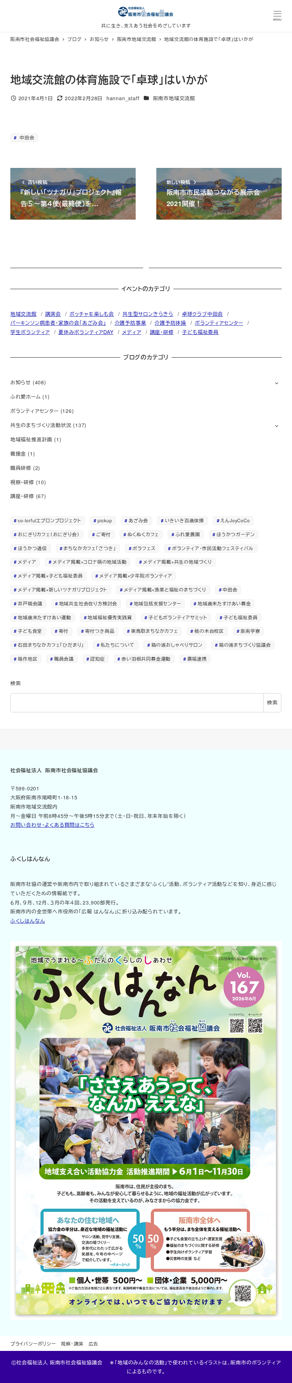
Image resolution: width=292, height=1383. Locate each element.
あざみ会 (138, 520)
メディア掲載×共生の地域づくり (177, 561)
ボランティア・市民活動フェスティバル (213, 548)
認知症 (97, 658)
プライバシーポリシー (33, 1343)
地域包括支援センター (157, 603)
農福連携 (197, 658)
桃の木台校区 (209, 631)
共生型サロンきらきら (147, 313)
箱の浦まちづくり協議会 (245, 644)
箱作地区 (27, 658)
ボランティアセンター (219, 322)
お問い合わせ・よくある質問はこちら (52, 824)
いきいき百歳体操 (184, 520)
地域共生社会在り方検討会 (88, 603)
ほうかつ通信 (32, 548)
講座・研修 (162, 331)
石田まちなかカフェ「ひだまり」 (51, 644)
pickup (105, 520)
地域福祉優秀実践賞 (110, 617)
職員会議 (64, 658)
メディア (131, 331)
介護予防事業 (130, 322)
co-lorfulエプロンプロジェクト (49, 520)
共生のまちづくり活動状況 (41, 425)
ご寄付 (103, 534)
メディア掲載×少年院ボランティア (135, 575)
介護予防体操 (170, 322)
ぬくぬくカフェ (143, 534)
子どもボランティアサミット (177, 617)
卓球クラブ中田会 (202, 313)
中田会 (26, 137)
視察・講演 (72, 1343)
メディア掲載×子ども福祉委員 (50, 575)
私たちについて (118, 644)
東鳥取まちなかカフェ (154, 631)
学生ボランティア (30, 331)
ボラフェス (143, 548)
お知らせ (20, 382)
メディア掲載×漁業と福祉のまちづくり (165, 589)
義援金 (18, 453)
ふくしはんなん (27, 920)
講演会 (53, 313)
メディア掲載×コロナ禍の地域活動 (90, 561)
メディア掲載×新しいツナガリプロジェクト (62, 589)
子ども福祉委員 (200, 331)
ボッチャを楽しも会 (91, 313)
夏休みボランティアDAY (86, 331)
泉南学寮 (250, 631)
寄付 (64, 631)
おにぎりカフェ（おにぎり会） (48, 534)
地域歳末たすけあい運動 (44, 617)
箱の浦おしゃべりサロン (177, 644)
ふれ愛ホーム (25, 396)
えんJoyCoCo (235, 520)
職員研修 (20, 467)
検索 (15, 683)
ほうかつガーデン (236, 534)
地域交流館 (23, 313)
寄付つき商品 (100, 631)
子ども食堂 (30, 631)
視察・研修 (22, 482)
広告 (94, 1343)
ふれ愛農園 (188, 534)
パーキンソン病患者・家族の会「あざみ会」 (58, 322)
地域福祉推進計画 (31, 439)
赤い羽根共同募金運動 (146, 658)
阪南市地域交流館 (174, 98)
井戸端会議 (30, 603)
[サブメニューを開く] (276, 383)
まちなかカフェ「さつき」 (89, 548)
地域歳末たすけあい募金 (224, 603)
